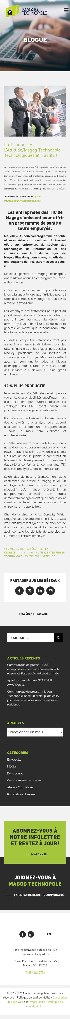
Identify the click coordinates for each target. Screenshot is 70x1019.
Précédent (26, 614)
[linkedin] (31, 934)
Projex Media (37, 1001)
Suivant (43, 614)
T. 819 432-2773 (35, 972)
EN (49, 934)
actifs (40, 552)
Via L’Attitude (45, 556)
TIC (31, 556)
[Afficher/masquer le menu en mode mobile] (66, 10)
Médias (12, 766)
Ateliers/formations (20, 787)
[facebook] (22, 934)
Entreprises (56, 552)
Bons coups (15, 773)
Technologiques (16, 556)
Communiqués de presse (24, 780)
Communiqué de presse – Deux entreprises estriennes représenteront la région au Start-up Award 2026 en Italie (33, 669)
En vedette (14, 759)
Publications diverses (21, 794)
